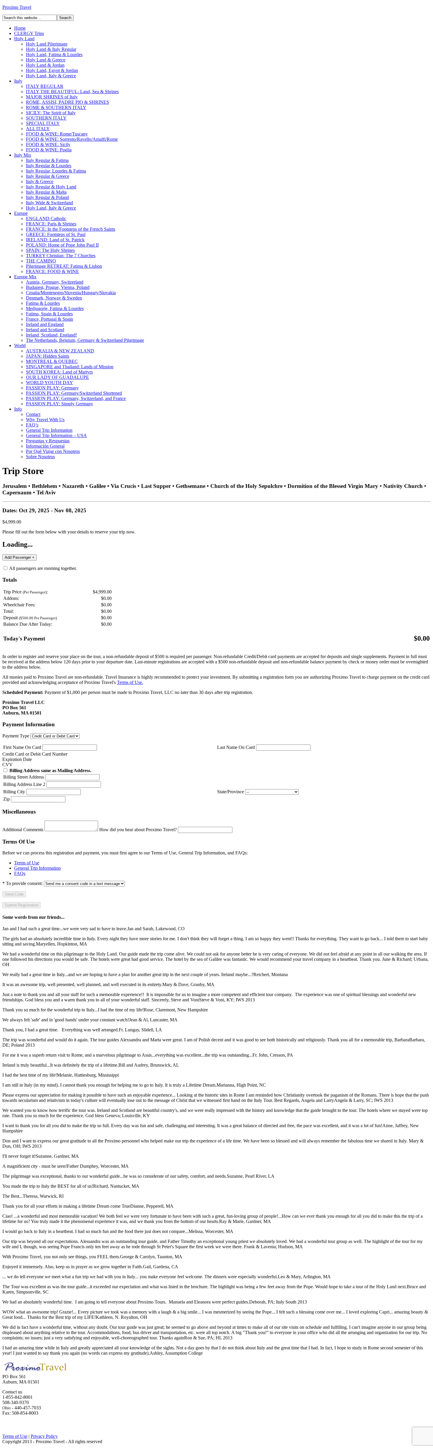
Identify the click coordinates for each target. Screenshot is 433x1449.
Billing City (14, 791)
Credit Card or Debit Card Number (34, 754)
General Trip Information (37, 868)
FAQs (19, 873)
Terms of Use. (130, 682)
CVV (7, 764)
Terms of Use (26, 862)
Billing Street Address (23, 776)
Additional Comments (22, 829)
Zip (6, 799)
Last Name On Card (236, 747)
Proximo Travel (16, 7)
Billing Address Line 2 (24, 784)
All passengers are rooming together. (42, 568)
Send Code (14, 894)
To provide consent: (22, 883)
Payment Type (15, 735)
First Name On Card (22, 747)
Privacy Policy (44, 1436)
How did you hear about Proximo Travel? (138, 829)
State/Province (230, 791)
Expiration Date (17, 759)
